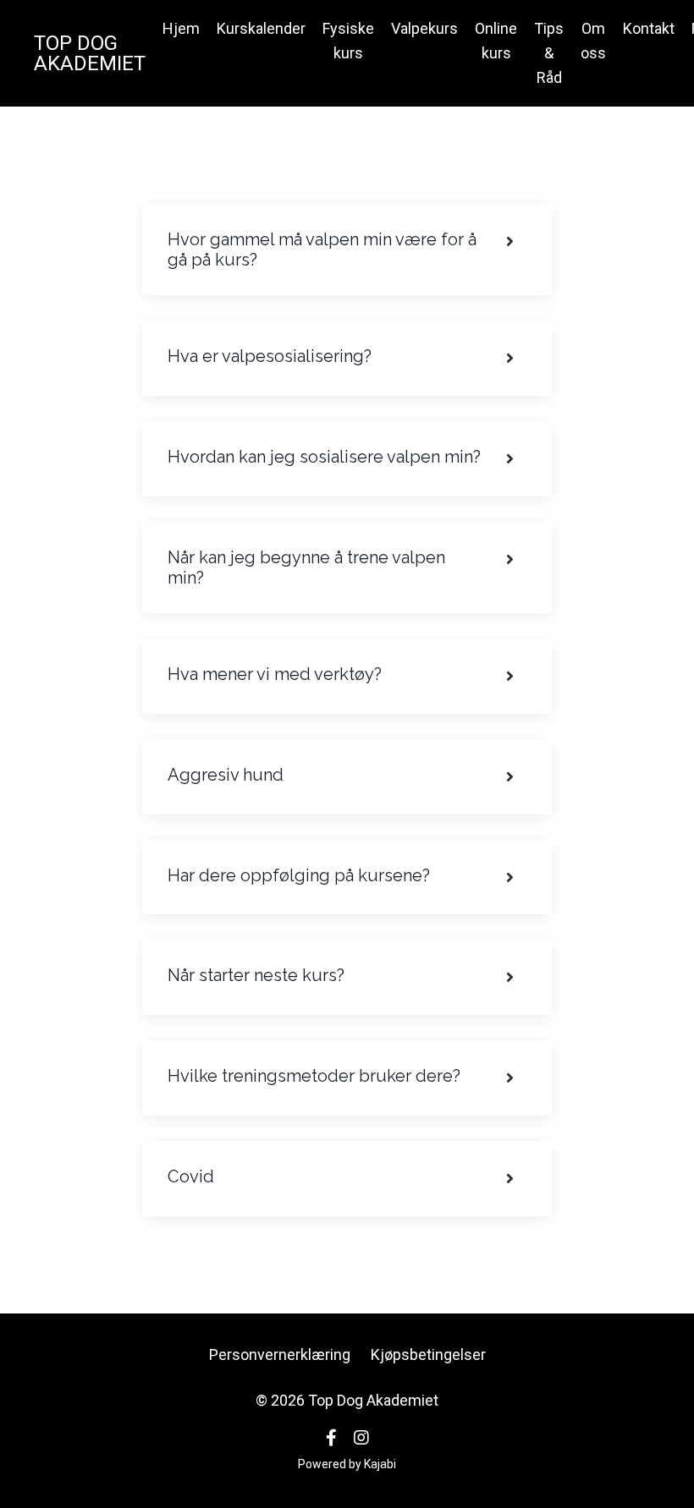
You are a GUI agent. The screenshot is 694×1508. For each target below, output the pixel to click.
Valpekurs (424, 28)
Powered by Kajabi (347, 1464)
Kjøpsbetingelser (428, 1354)
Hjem (181, 28)
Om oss (593, 40)
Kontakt (649, 28)
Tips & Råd (549, 52)
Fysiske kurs (348, 40)
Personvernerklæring (279, 1354)
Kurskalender (261, 28)
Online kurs (496, 40)
